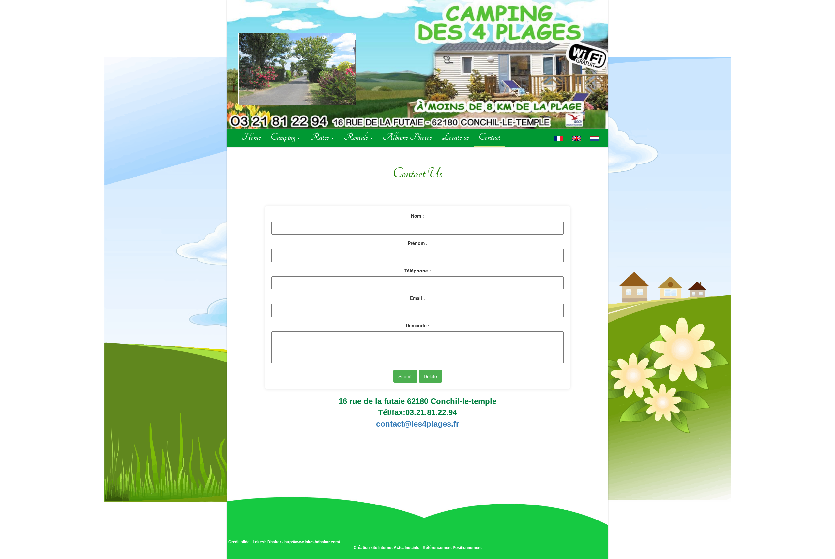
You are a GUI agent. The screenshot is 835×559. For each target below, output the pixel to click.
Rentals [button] (357, 137)
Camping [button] (284, 137)
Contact (489, 137)
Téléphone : (417, 270)
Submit (405, 376)
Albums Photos (407, 137)
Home (251, 137)
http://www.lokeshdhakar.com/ (312, 542)
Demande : (418, 325)
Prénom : (418, 243)
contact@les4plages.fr (417, 423)
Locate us (455, 137)
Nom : (417, 215)
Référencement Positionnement (452, 547)
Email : (417, 298)
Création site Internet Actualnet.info (386, 547)
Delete (430, 376)
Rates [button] (320, 137)
